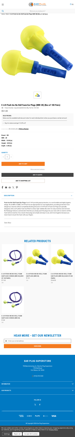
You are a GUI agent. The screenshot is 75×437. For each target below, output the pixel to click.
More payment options (38, 169)
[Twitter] (13, 187)
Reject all (17, 434)
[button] (23, 129)
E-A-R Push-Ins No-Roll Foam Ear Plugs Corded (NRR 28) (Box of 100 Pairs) (12, 276)
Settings (7, 434)
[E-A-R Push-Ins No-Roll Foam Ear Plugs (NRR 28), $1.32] (37, 257)
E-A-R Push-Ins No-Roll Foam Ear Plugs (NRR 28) (36, 275)
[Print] (10, 187)
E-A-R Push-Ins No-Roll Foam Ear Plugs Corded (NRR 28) (11, 317)
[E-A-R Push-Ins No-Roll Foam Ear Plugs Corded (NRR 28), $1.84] (13, 299)
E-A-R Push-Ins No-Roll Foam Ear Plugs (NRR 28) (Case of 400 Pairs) (62, 276)
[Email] (6, 187)
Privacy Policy (53, 430)
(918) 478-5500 (38, 376)
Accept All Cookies (31, 434)
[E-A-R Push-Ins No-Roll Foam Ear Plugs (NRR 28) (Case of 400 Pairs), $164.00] (62, 257)
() (72, 4)
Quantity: (4, 152)
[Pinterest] (17, 187)
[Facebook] (2, 187)
